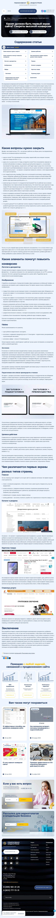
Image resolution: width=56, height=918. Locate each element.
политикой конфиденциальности (12, 423)
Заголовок (8, 73)
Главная (33, 61)
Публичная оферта (7, 906)
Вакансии (48, 862)
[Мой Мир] (8, 658)
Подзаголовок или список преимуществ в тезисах (12, 78)
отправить (23, 799)
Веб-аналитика (33, 854)
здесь (20, 276)
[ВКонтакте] (4, 658)
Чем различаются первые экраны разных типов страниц (39, 56)
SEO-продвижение (10, 685)
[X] (10, 658)
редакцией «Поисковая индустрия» (25, 653)
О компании (48, 857)
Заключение (33, 77)
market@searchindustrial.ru (10, 882)
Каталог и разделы (36, 65)
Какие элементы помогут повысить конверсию (12, 56)
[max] (42, 11)
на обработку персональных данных (16, 828)
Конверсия (7, 709)
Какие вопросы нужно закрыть (11, 51)
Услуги (32, 842)
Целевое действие (36, 51)
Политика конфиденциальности (11, 903)
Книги (47, 849)
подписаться (21, 824)
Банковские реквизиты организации (12, 908)
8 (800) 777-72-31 (50, 11)
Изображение (8, 65)
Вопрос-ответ (48, 852)
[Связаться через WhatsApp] (45, 11)
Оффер (6, 69)
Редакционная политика (42, 911)
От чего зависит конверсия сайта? (12, 763)
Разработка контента (34, 859)
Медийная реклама (34, 857)
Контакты (48, 864)
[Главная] (5, 18)
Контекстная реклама (28, 685)
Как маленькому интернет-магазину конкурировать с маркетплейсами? (40, 728)
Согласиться (21, 913)
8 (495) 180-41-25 (50, 10)
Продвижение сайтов (35, 845)
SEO (16, 647)
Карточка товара (35, 69)
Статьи (8, 18)
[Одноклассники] (6, 658)
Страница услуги (35, 73)
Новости (47, 847)
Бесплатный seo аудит (26, 11)
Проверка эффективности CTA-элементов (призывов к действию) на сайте (41, 764)
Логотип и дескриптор (10, 61)
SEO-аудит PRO (34, 847)
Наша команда (48, 859)
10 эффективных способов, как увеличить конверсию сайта (14, 727)
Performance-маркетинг (46, 685)
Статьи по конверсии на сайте (19, 18)
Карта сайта (48, 854)
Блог (47, 845)
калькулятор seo (10, 851)
